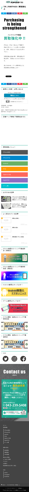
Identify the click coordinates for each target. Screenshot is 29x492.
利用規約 (20, 488)
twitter (6, 472)
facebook (6, 476)
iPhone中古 (6, 158)
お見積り (5, 463)
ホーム (4, 425)
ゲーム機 (5, 185)
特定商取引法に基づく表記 (9, 465)
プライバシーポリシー (11, 488)
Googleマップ (11, 111)
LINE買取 (6, 454)
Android (5, 163)
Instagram (7, 474)
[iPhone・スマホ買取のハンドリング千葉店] (14, 2)
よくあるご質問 (7, 459)
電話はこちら (14, 95)
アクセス (5, 461)
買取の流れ (6, 447)
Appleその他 (7, 174)
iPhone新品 (6, 152)
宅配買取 (6, 452)
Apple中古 (6, 180)
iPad (4, 169)
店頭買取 (6, 450)
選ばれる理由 (6, 457)
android (6, 434)
